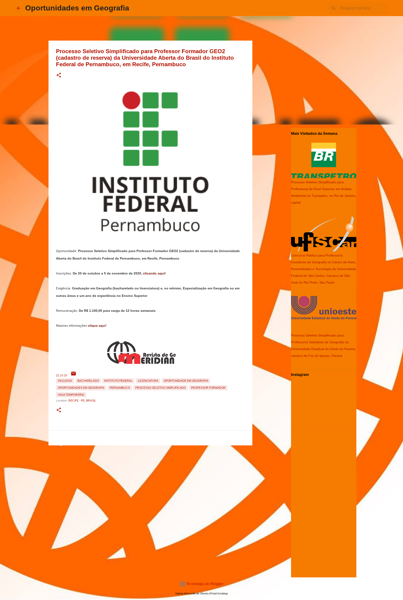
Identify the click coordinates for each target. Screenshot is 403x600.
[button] (59, 75)
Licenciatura (148, 380)
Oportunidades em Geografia (77, 8)
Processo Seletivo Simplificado (160, 387)
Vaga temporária (71, 394)
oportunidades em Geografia (81, 387)
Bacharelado (88, 380)
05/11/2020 (65, 380)
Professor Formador (208, 387)
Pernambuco (120, 387)
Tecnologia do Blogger (204, 584)
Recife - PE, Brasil (82, 400)
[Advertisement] (150, 480)
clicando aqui (154, 273)
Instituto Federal (118, 380)
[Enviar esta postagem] (73, 375)
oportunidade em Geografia (186, 380)
